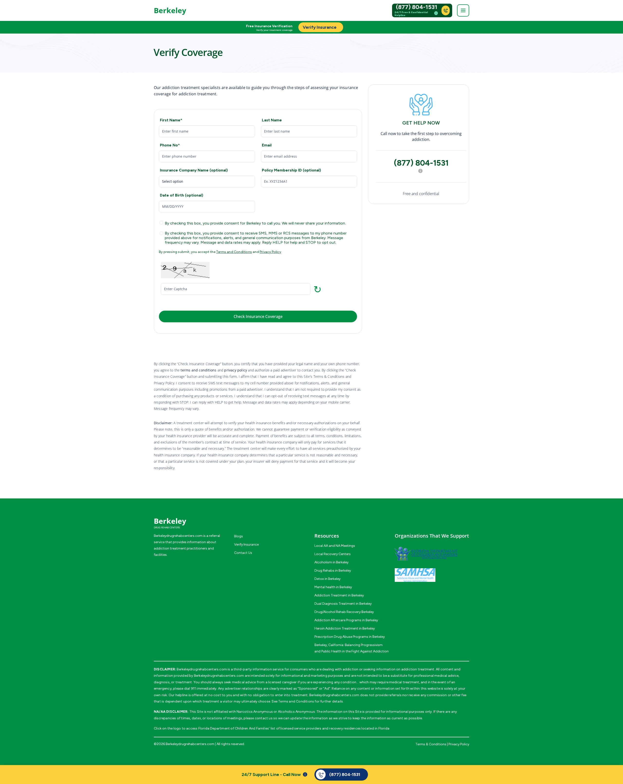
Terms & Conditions (430, 744)
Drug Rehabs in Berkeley (332, 570)
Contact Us (243, 553)
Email (267, 145)
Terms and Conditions (234, 252)
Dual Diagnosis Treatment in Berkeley (343, 604)
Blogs (238, 536)
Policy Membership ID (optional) (291, 170)
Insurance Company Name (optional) (194, 170)
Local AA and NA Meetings (334, 546)
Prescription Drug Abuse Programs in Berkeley (349, 637)
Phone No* (170, 145)
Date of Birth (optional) (181, 195)
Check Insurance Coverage (258, 316)
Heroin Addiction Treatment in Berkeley (344, 628)
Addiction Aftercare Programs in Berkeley (346, 620)
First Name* (171, 120)
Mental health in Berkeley (333, 587)
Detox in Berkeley (327, 579)
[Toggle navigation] (463, 10)
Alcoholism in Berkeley (331, 562)
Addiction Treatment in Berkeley (339, 595)
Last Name (272, 120)
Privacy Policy (270, 252)
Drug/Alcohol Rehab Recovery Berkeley (344, 612)
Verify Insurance (246, 544)
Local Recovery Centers (332, 554)
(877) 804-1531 (416, 7)
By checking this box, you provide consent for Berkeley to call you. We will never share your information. (255, 223)
